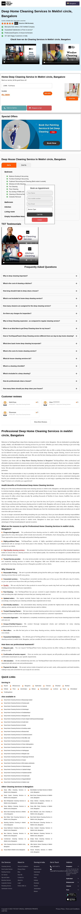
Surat (64, 689)
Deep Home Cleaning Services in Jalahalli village (17, 769)
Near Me (20, 874)
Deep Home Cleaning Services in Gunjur (15, 760)
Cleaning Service (6, 866)
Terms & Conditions (23, 866)
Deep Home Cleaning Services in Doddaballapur (17, 712)
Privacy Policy (21, 869)
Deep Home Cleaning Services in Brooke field (16, 731)
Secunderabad (44, 689)
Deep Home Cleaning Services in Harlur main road (17, 747)
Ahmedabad (73, 689)
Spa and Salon (5, 877)
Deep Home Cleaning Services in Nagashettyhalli (17, 779)
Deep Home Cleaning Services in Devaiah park (16, 776)
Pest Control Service (6, 869)
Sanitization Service (6, 888)
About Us (20, 880)
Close (40, 220)
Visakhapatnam (8, 692)
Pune (14, 689)
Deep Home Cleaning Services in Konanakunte (16, 741)
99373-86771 (56, 866)
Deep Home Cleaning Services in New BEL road (17, 738)
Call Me (39, 214)
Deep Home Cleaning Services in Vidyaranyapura (17, 766)
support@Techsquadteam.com (58, 871)
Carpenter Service (6, 883)
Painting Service (5, 872)
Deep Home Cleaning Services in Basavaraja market (18, 700)
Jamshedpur (23, 689)
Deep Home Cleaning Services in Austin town (16, 722)
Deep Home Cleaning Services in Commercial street (18, 734)
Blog (19, 872)
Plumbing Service (6, 886)
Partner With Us (22, 886)
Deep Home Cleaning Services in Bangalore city (17, 715)
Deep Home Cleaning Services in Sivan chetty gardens (18, 744)
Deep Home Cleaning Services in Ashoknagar (16, 709)
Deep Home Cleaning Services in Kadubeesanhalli (17, 772)
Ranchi (6, 685)
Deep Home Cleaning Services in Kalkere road (16, 782)
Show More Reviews (40, 422)
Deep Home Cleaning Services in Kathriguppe (16, 750)
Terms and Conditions (73, 909)
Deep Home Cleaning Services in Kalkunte (15, 706)
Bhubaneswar (16, 685)
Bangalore (27, 685)
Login (19, 883)
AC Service (4, 874)
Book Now (72, 98)
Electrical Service (6, 880)
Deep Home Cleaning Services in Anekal (15, 725)
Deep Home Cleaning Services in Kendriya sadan (17, 728)
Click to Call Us (12, 108)
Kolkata (6, 689)
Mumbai (67, 685)
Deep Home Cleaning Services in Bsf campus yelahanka (19, 763)
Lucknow (55, 689)
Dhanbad (57, 685)
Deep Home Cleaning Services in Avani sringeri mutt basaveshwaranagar (23, 719)
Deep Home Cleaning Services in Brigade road (16, 753)
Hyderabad (38, 685)
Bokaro (34, 689)
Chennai (48, 685)
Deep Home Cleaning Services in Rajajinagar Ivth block (19, 757)
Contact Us (21, 877)
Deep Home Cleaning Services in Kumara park (16, 703)
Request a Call (36, 108)
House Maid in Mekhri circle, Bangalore (14, 849)
